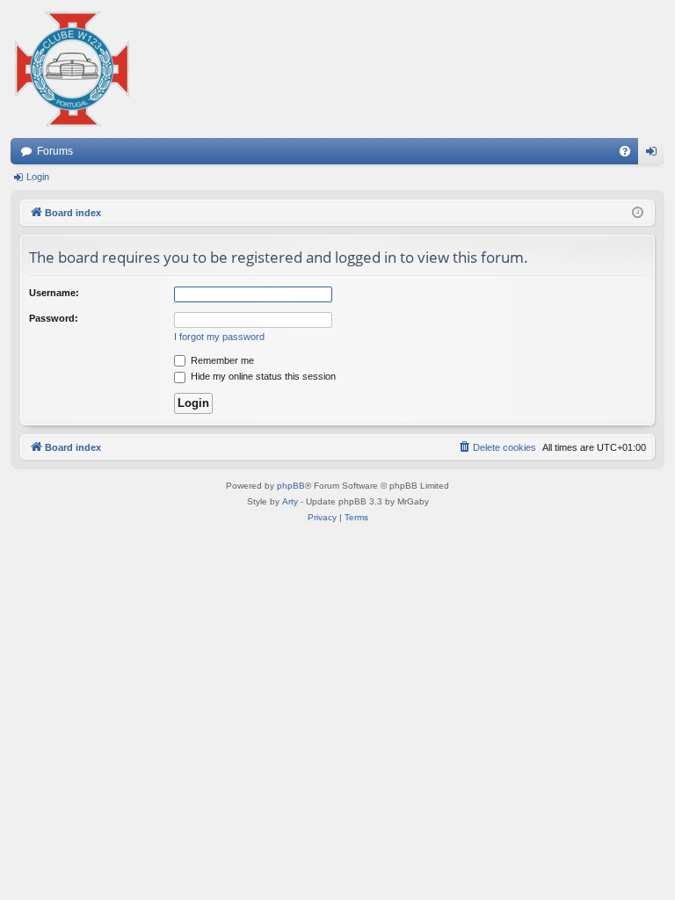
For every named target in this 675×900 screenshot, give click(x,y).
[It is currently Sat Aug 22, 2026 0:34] (637, 213)
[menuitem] (625, 151)
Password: (53, 318)
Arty (290, 501)
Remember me (221, 360)
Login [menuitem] (654, 154)
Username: (54, 292)
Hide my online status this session (262, 376)
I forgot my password (219, 336)
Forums (55, 151)
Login (37, 176)
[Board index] (72, 69)
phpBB (291, 485)
